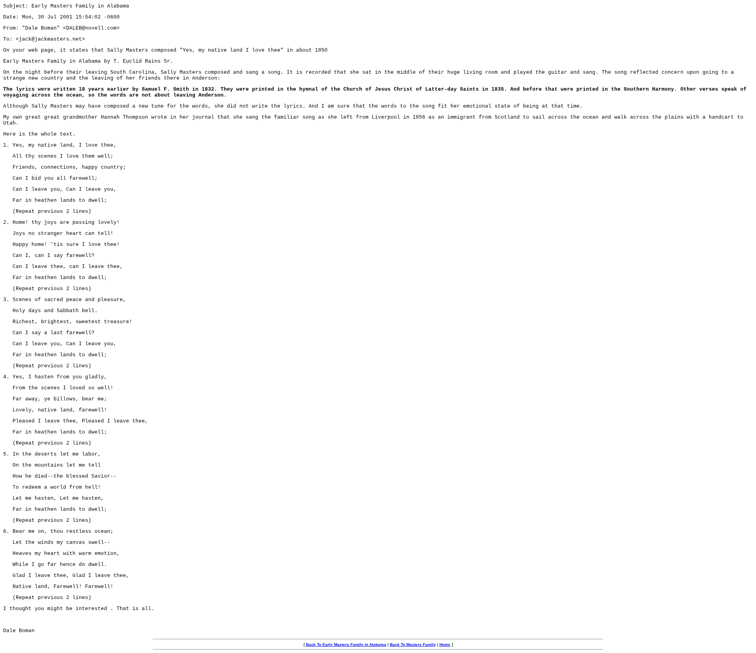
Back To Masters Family (413, 644)
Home (444, 644)
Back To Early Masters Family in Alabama (346, 644)
